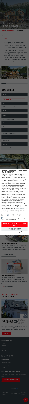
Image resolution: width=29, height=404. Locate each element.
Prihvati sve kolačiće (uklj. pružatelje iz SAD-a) (14, 224)
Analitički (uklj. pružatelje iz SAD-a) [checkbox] (17, 214)
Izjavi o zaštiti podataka (21, 208)
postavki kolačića (16, 211)
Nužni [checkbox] (4, 214)
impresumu (5, 210)
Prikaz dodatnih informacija (14, 232)
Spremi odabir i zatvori (14, 229)
